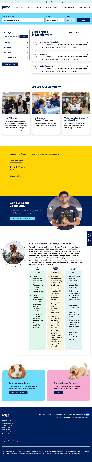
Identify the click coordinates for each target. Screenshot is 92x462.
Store (17, 7)
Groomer (44, 54)
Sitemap (87, 417)
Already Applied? (71, 2)
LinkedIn (8, 440)
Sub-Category (8, 52)
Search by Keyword (8, 16)
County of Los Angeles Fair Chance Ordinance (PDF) (69, 417)
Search (83, 20)
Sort (70, 32)
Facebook (3, 440)
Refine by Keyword (10, 33)
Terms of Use (51, 414)
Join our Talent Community (21, 218)
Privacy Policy (59, 414)
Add (23, 36)
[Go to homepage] (6, 7)
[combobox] (55, 20)
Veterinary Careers (33, 7)
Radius (68, 16)
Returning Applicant (18, 392)
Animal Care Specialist (49, 42)
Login (58, 392)
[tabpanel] (57, 165)
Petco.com (42, 414)
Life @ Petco (83, 7)
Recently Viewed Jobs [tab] (17, 168)
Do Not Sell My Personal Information (74, 414)
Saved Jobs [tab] (15, 176)
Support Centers (51, 7)
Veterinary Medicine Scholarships (74, 119)
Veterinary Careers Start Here (43, 119)
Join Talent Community (55, 2)
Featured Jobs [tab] (16, 160)
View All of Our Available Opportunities (46, 154)
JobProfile (7, 47)
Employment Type (10, 57)
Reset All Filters (10, 64)
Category (7, 42)
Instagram (18, 440)
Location (48, 16)
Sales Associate (46, 66)
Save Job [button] (35, 43)
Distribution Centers (67, 7)
